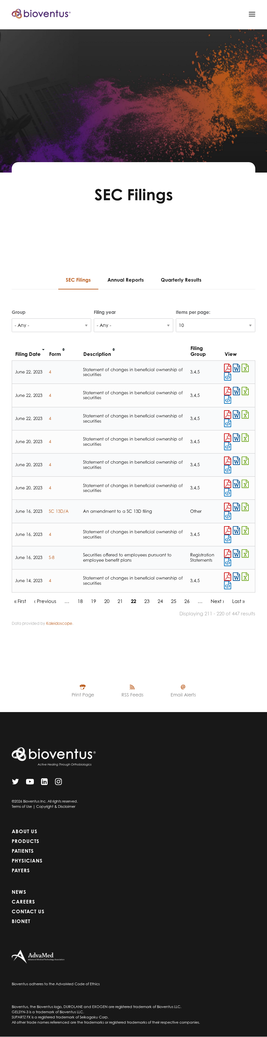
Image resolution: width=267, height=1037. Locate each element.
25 (173, 601)
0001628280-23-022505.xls (245, 553)
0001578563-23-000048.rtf (236, 530)
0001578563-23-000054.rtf (236, 391)
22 (133, 601)
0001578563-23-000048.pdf (227, 530)
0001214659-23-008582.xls (245, 507)
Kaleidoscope (59, 623)
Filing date (28, 354)
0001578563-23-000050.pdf (227, 460)
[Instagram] (58, 783)
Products (25, 841)
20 (106, 601)
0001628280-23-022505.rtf (236, 553)
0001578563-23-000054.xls (245, 391)
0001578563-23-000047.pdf (227, 576)
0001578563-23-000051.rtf (236, 484)
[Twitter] (15, 783)
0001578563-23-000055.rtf (236, 414)
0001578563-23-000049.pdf (227, 437)
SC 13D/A (59, 511)
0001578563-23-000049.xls (245, 437)
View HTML (227, 376)
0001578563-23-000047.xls (245, 576)
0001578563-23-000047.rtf (236, 576)
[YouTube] (30, 783)
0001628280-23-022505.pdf (227, 553)
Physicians (27, 861)
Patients (23, 851)
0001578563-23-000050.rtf (236, 460)
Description (97, 354)
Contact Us (28, 911)
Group (18, 312)
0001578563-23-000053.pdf (227, 368)
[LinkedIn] (44, 783)
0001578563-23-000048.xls (245, 530)
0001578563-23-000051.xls (245, 484)
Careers (23, 902)
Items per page (192, 312)
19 (93, 601)
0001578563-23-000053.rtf (236, 368)
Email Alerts (183, 694)
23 (146, 601)
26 (187, 601)
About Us (24, 831)
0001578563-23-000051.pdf (227, 484)
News (19, 892)
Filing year (105, 312)
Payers (21, 870)
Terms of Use (22, 806)
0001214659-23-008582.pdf (227, 507)
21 (120, 601)
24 (160, 601)
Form (55, 354)
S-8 (51, 557)
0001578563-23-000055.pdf (227, 414)
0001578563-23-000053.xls (245, 368)
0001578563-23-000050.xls (245, 460)
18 (80, 601)
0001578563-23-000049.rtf (236, 437)
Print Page (83, 694)
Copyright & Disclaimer (55, 806)
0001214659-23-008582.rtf (236, 507)
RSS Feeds (132, 694)
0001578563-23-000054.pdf (227, 391)
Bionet (21, 921)
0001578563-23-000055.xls (245, 414)
